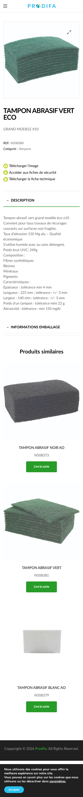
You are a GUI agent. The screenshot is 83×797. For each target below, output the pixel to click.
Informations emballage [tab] (35, 327)
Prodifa (41, 749)
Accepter (14, 789)
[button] (69, 32)
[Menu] (5, 6)
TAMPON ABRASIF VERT (41, 568)
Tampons (25, 149)
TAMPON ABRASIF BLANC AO (41, 688)
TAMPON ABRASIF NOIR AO (41, 448)
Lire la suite (41, 466)
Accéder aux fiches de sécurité (32, 172)
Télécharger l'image (23, 166)
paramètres (58, 781)
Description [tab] (22, 200)
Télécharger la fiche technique (32, 179)
